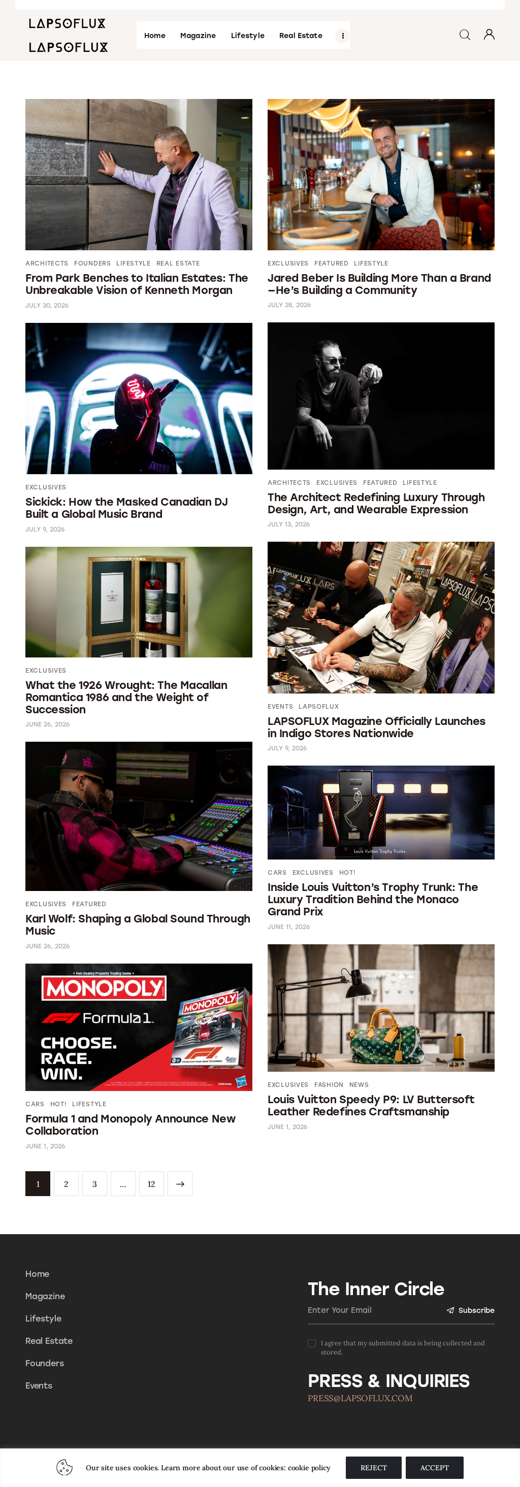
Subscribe (477, 1310)
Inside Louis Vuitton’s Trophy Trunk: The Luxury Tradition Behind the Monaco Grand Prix (373, 899)
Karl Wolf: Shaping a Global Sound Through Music (137, 924)
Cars (277, 872)
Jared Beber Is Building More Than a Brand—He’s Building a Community (379, 284)
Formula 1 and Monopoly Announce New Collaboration (130, 1124)
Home (37, 1274)
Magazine (45, 1296)
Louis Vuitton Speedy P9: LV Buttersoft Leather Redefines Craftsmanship (371, 1105)
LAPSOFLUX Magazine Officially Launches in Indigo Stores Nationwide (376, 727)
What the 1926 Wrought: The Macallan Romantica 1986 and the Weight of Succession (126, 697)
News (359, 1084)
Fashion (329, 1084)
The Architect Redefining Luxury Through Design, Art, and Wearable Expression (376, 503)
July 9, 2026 (44, 529)
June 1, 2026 (287, 1127)
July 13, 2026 (289, 524)
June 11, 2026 (289, 927)
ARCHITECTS (47, 263)
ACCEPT (434, 1467)
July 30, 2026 (47, 305)
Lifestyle (133, 263)
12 (151, 1180)
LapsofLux (319, 706)
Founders (92, 263)
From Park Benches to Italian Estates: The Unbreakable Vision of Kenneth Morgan (136, 284)
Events (280, 706)
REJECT (374, 1467)
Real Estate (178, 263)
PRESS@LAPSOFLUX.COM (360, 1398)
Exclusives (288, 263)
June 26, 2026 (47, 724)
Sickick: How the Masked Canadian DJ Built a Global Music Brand (126, 507)
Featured (331, 263)
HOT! (347, 872)
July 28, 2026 (289, 305)
